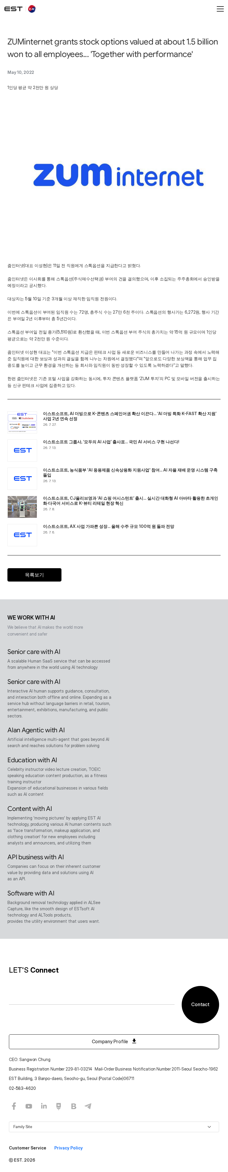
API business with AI (35, 857)
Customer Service (28, 1147)
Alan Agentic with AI (36, 730)
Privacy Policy (68, 1147)
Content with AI (29, 809)
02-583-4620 (22, 1088)
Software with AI (30, 893)
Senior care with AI (33, 652)
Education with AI (32, 760)
